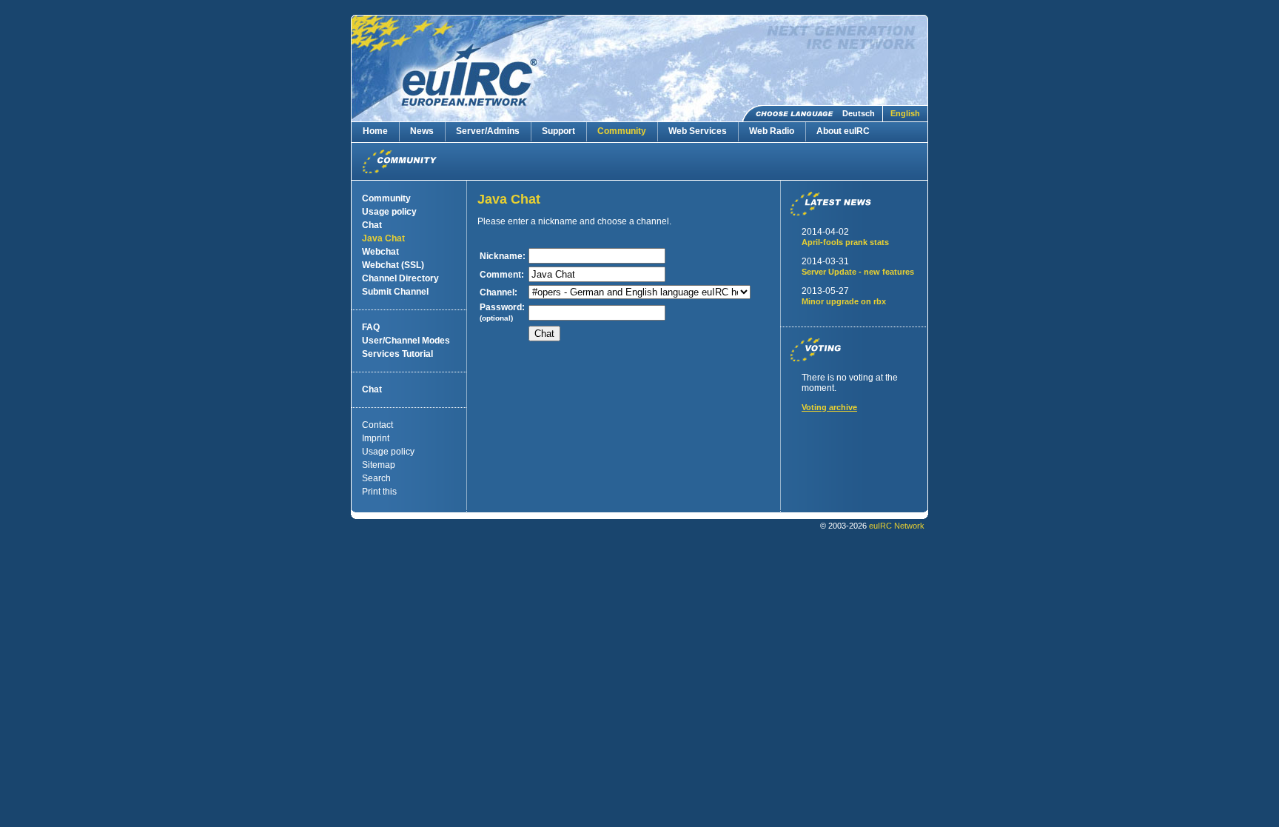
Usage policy (389, 212)
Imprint (375, 438)
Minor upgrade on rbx (844, 301)
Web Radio (771, 131)
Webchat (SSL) (393, 265)
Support (558, 131)
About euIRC (843, 131)
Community (621, 131)
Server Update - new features (858, 271)
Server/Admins (488, 131)
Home (375, 131)
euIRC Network (896, 525)
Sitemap (378, 465)
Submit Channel (395, 292)
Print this (379, 491)
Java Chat (383, 238)
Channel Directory (400, 278)
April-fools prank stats (845, 242)
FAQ (371, 327)
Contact (377, 425)
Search (376, 478)
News (422, 131)
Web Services (697, 131)
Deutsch (858, 113)
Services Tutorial (397, 354)
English (905, 113)
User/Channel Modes (406, 340)
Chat (372, 225)
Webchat (380, 252)
